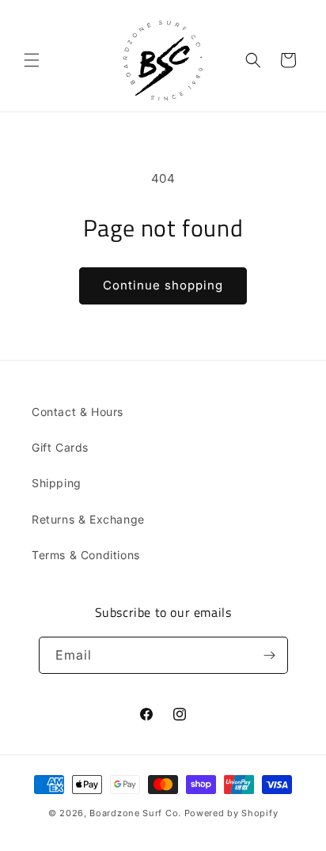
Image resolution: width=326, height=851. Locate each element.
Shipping (57, 483)
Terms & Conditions (86, 555)
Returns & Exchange (88, 519)
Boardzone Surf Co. (135, 813)
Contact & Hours (77, 411)
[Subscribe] (269, 655)
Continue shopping (163, 285)
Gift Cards (60, 447)
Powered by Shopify (231, 813)
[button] (31, 60)
